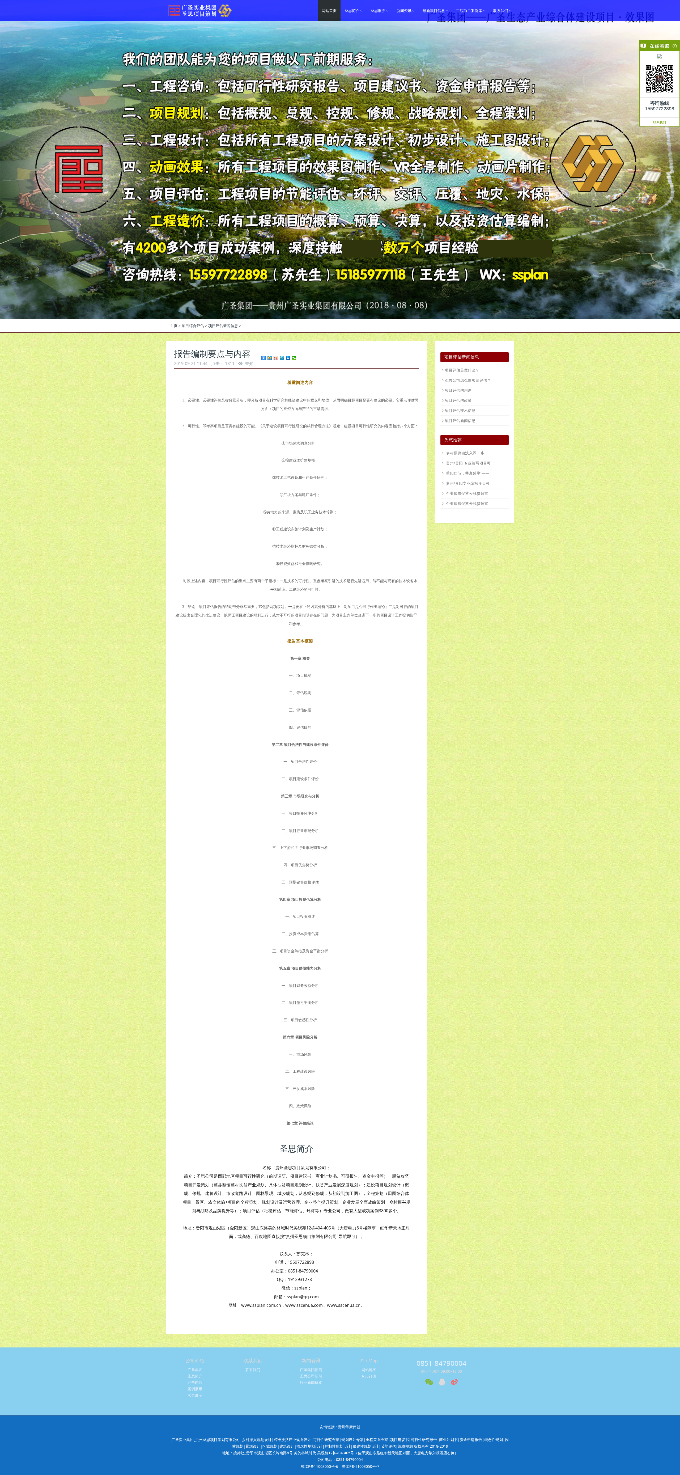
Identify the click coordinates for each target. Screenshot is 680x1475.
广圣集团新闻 (311, 1369)
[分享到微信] (294, 358)
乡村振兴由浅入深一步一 (466, 452)
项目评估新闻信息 (223, 325)
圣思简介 (195, 1376)
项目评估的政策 (458, 400)
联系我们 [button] (501, 10)
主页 (173, 325)
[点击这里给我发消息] (659, 56)
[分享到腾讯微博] (282, 358)
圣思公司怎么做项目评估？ (468, 380)
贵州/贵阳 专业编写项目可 (468, 463)
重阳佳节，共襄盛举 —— (467, 473)
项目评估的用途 (458, 390)
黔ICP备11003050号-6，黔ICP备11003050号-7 (340, 1466)
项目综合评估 (193, 325)
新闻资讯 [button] (405, 10)
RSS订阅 (369, 1376)
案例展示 (195, 1388)
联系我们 (659, 122)
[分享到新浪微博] (276, 358)
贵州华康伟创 (349, 1426)
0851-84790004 (441, 1363)
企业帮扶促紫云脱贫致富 (466, 493)
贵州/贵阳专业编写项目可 (467, 483)
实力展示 (195, 1395)
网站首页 (329, 10)
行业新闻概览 (311, 1382)
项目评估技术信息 (460, 410)
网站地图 (369, 1369)
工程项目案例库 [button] (469, 10)
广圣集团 (195, 1369)
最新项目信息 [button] (434, 10)
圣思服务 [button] (378, 10)
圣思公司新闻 (311, 1376)
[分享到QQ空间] (269, 358)
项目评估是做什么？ (462, 370)
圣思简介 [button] (352, 10)
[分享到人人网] (288, 358)
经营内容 (195, 1382)
